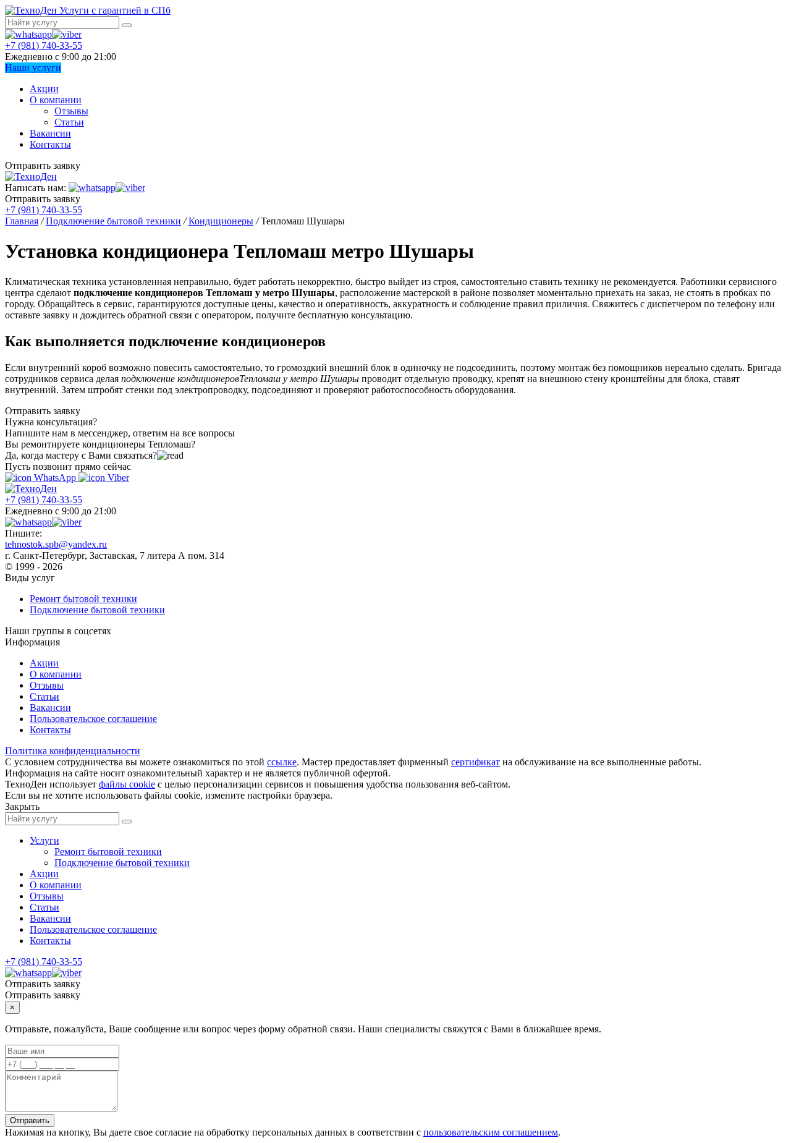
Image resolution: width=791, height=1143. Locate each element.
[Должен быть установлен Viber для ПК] (67, 34)
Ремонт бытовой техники (83, 598)
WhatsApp (55, 477)
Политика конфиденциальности (72, 751)
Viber (117, 477)
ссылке (282, 762)
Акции (44, 88)
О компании (56, 100)
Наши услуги (33, 67)
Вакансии (50, 133)
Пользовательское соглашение (93, 718)
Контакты (50, 144)
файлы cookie (127, 784)
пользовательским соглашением (490, 1132)
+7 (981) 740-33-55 (43, 45)
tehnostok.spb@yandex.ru (56, 544)
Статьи (69, 122)
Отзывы (71, 111)
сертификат (475, 762)
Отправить (29, 1120)
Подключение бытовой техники (97, 610)
